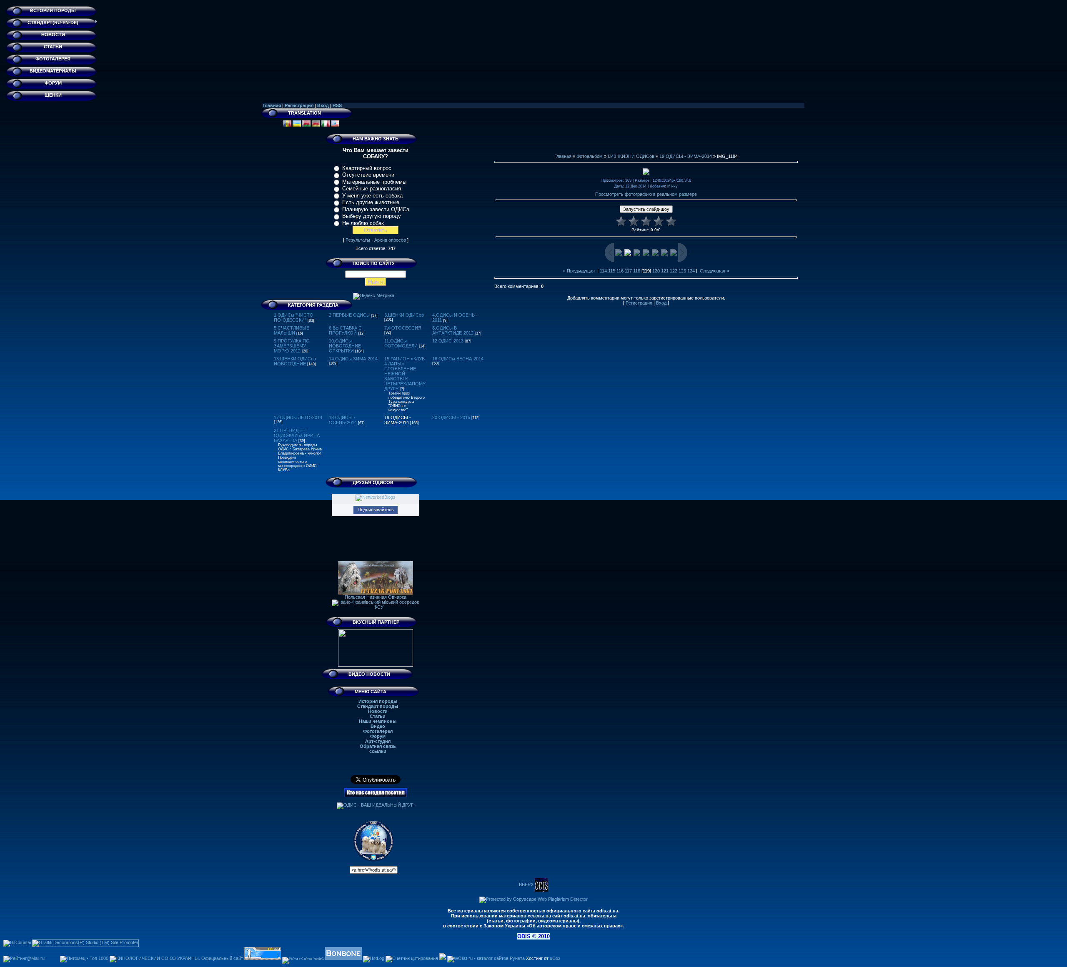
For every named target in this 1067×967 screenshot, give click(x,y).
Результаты (358, 239)
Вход (323, 105)
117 (628, 270)
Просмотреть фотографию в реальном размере (646, 194)
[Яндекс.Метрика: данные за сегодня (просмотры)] (373, 296)
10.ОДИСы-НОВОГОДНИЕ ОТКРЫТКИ (345, 345)
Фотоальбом (589, 156)
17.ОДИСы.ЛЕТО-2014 (298, 417)
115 (611, 270)
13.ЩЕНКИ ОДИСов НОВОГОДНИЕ (295, 361)
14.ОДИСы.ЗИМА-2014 (353, 358)
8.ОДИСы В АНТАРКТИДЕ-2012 (452, 330)
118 (636, 270)
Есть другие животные (370, 202)
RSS (337, 105)
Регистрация (299, 105)
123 (682, 270)
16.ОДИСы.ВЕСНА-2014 (457, 358)
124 (691, 270)
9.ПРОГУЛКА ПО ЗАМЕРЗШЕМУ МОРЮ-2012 (292, 345)
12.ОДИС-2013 (447, 340)
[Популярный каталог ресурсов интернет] (343, 958)
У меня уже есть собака (372, 195)
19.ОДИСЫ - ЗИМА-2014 (397, 420)
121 (665, 270)
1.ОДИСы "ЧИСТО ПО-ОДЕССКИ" (293, 317)
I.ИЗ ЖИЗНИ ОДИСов (631, 156)
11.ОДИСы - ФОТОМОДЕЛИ (401, 343)
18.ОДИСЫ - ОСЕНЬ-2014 (343, 420)
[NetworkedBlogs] (376, 497)
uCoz (555, 958)
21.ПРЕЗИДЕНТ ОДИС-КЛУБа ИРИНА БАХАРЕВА (297, 435)
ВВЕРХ (527, 884)
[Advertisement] (646, 135)
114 (603, 270)
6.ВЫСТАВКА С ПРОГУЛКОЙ (345, 330)
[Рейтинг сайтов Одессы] (442, 958)
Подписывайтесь (376, 509)
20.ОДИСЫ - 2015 (451, 417)
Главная (272, 105)
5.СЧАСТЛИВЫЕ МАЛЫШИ (291, 330)
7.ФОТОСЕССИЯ (402, 327)
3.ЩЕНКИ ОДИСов (404, 314)
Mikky (672, 186)
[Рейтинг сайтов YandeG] (303, 959)
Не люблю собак (363, 223)
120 (656, 270)
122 (673, 270)
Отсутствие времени (368, 175)
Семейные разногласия (371, 188)
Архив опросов (390, 239)
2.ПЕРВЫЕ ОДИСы (349, 314)
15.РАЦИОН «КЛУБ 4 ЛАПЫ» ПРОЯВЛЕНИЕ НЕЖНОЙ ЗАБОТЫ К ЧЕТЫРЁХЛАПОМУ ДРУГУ (405, 373)
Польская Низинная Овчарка (375, 597)
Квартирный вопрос (366, 168)
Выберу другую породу (371, 216)
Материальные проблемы (374, 182)
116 (620, 270)
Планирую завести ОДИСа (375, 209)
